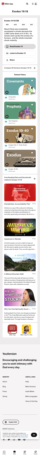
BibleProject (12, 99)
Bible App (12, 335)
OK (34, 435)
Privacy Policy (24, 436)
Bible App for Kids (26, 335)
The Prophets (15, 121)
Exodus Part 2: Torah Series (19, 145)
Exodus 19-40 (15, 169)
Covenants (14, 97)
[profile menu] (34, 4)
